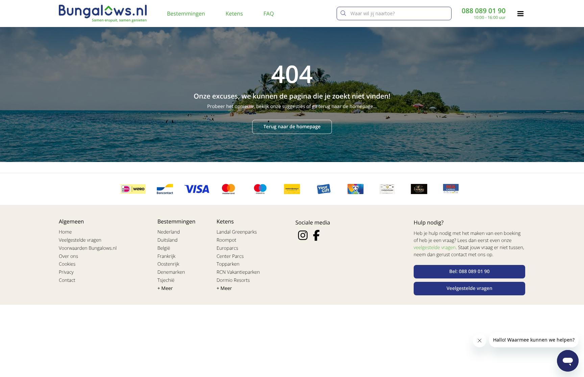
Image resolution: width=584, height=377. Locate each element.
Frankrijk (166, 256)
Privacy (66, 272)
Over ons (68, 256)
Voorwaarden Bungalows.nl (88, 248)
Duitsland (167, 240)
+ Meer (165, 288)
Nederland (168, 232)
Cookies (67, 264)
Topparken (228, 264)
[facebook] (316, 235)
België (163, 248)
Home (65, 232)
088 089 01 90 (484, 10)
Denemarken (171, 272)
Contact (67, 280)
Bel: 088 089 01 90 (469, 271)
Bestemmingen (186, 13)
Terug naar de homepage (291, 127)
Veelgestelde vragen (80, 240)
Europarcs (227, 248)
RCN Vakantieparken (238, 272)
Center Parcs (230, 256)
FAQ (269, 13)
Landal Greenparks (237, 232)
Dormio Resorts (233, 280)
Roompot (226, 240)
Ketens (234, 13)
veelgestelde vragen (435, 247)
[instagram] (302, 235)
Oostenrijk (168, 264)
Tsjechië (166, 280)
